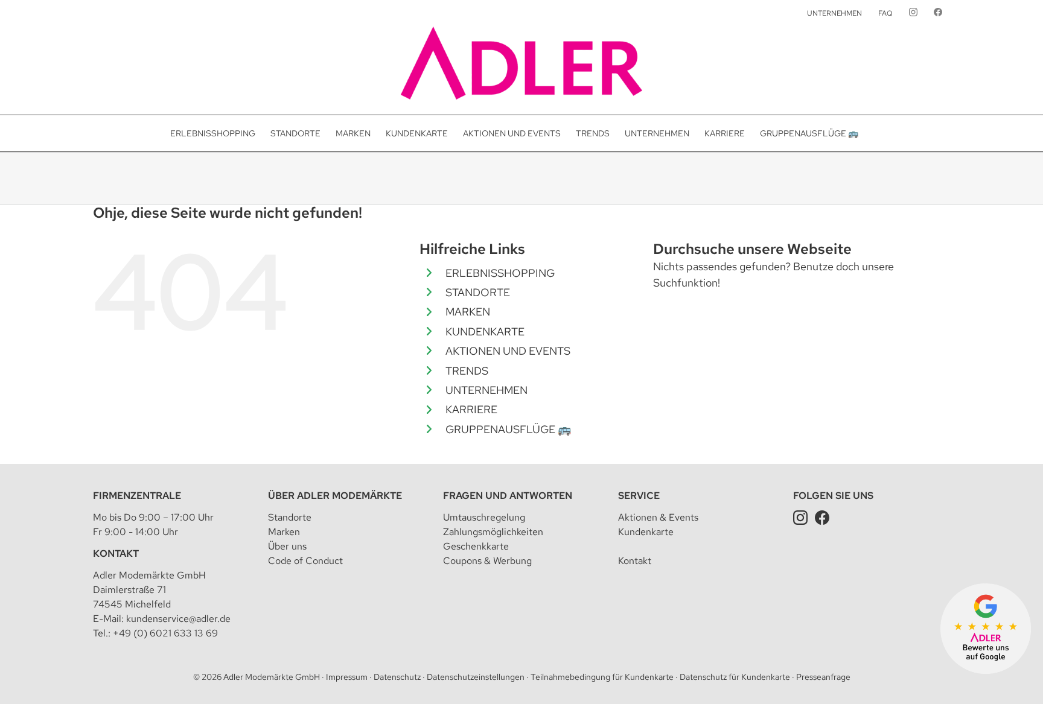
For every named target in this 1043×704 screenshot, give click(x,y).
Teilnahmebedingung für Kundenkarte (602, 676)
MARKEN (467, 312)
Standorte (289, 517)
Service (639, 495)
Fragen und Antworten (507, 495)
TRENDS (466, 371)
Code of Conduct (305, 560)
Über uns (287, 546)
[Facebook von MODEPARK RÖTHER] (938, 13)
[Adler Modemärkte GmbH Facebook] (822, 517)
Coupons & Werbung (487, 560)
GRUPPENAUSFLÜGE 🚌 (508, 429)
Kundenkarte (646, 531)
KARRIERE (471, 409)
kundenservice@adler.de (178, 618)
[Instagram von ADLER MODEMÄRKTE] (913, 13)
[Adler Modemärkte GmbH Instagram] (800, 517)
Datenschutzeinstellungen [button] (476, 676)
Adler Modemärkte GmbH (271, 676)
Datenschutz (397, 676)
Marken (284, 531)
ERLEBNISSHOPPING (500, 273)
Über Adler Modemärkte (335, 495)
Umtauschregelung (484, 517)
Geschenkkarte (476, 546)
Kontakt (116, 553)
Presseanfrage (823, 676)
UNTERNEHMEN (486, 390)
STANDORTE (477, 292)
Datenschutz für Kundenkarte (735, 676)
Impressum (347, 676)
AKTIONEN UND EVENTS (507, 351)
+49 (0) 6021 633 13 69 (165, 633)
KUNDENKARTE (485, 331)
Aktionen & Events (658, 517)
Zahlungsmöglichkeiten (493, 531)
